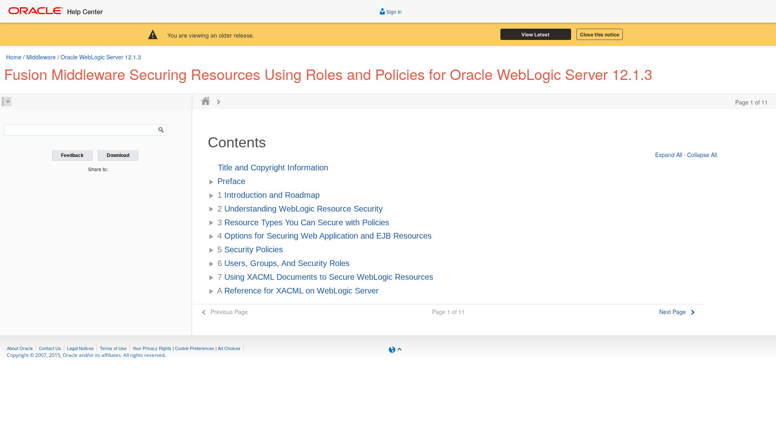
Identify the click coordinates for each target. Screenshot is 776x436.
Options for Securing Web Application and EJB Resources (324, 235)
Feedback (72, 155)
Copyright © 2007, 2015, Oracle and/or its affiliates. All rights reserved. (86, 355)
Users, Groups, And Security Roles (283, 263)
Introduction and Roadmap (268, 195)
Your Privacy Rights (152, 348)
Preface (231, 181)
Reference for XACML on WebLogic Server (298, 290)
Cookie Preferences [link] (194, 348)
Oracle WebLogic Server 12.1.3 (101, 57)
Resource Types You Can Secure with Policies (303, 222)
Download (118, 155)
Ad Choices (229, 348)
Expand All (668, 155)
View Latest (535, 34)
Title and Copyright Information (273, 167)
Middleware (41, 57)
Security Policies (250, 249)
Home (13, 57)
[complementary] (194, 348)
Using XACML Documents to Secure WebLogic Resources (325, 276)
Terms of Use (113, 348)
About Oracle (20, 348)
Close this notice (599, 34)
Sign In (393, 11)
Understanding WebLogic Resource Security (300, 208)
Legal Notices (80, 348)
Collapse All (702, 155)
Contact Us (50, 348)
